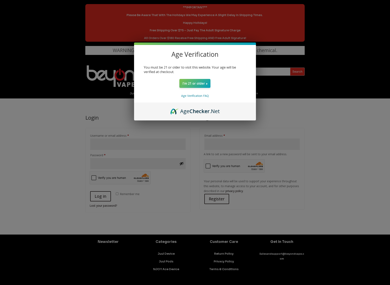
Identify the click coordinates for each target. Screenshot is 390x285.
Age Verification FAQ (195, 96)
